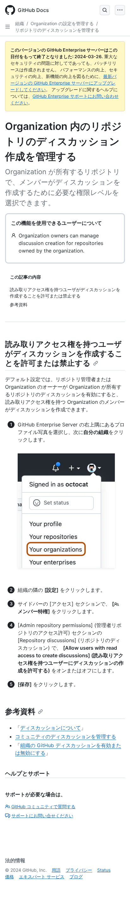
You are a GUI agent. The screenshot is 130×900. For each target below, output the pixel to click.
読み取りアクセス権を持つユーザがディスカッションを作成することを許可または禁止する (64, 354)
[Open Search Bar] (105, 10)
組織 (19, 23)
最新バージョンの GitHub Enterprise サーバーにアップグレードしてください (63, 83)
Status (103, 870)
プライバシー (79, 870)
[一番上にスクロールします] (116, 886)
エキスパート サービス (41, 876)
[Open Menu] (120, 10)
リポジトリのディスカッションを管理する (57, 30)
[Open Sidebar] (8, 27)
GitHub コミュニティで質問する (43, 806)
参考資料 (20, 711)
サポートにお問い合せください (42, 815)
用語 (56, 870)
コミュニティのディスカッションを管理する (65, 736)
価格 (9, 876)
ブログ (76, 876)
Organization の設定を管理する (62, 23)
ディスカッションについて (50, 728)
